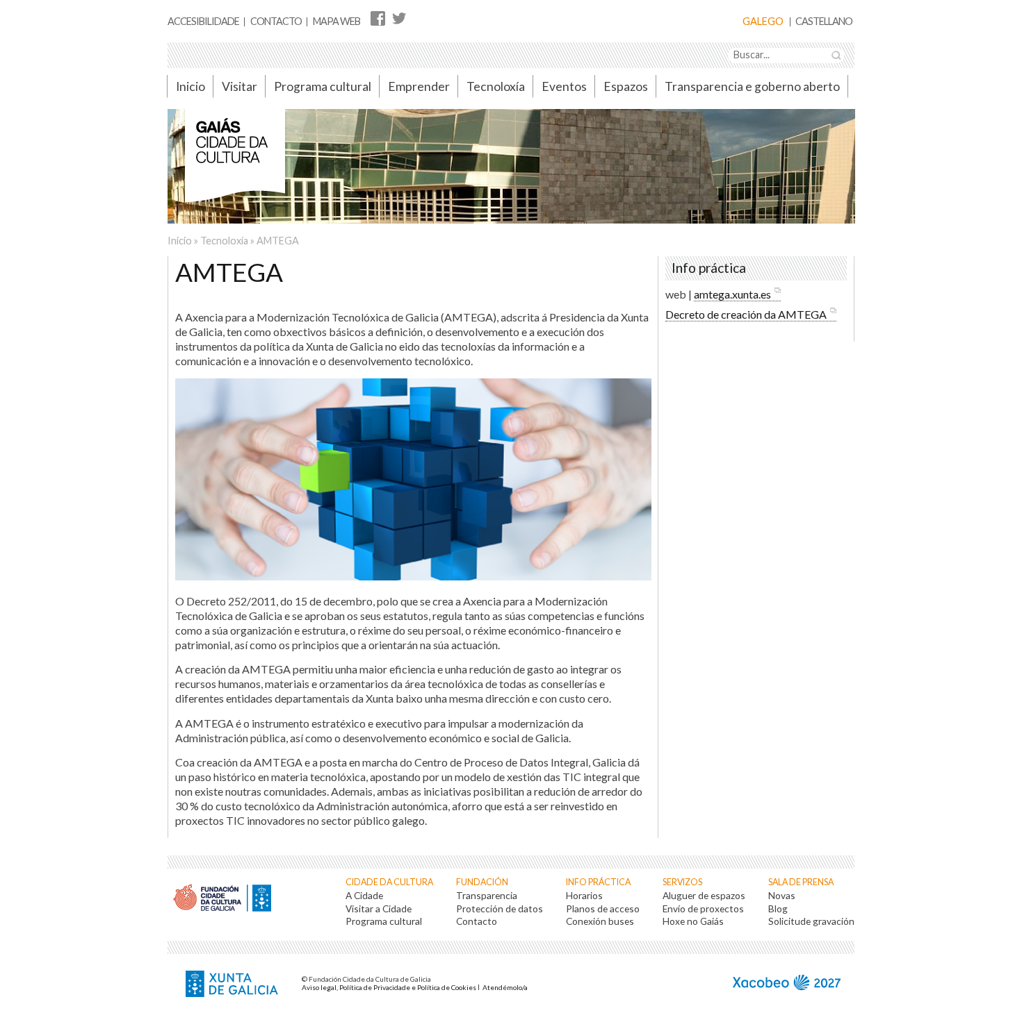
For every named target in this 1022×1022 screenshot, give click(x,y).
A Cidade (364, 895)
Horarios (584, 895)
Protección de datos (499, 908)
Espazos (625, 86)
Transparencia (486, 895)
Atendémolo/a (505, 987)
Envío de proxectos (703, 908)
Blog (778, 908)
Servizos (682, 882)
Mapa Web (336, 21)
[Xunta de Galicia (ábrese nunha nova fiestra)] (233, 985)
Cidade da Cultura (389, 882)
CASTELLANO (823, 21)
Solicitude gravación (811, 921)
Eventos (564, 86)
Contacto (276, 21)
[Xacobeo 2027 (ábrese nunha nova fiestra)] (787, 984)
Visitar (239, 86)
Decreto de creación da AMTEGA (746, 314)
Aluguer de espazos (704, 895)
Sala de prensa (801, 882)
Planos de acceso (603, 908)
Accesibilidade (203, 21)
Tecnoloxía (496, 86)
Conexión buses (600, 921)
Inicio (190, 86)
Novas (781, 895)
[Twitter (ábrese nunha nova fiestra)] (398, 17)
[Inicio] (235, 163)
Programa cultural (322, 86)
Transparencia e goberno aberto (752, 86)
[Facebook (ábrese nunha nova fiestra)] (378, 17)
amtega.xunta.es (732, 294)
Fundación (482, 882)
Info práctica (598, 882)
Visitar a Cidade (379, 908)
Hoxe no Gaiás (693, 921)
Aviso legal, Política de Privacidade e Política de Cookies (389, 987)
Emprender (419, 86)
